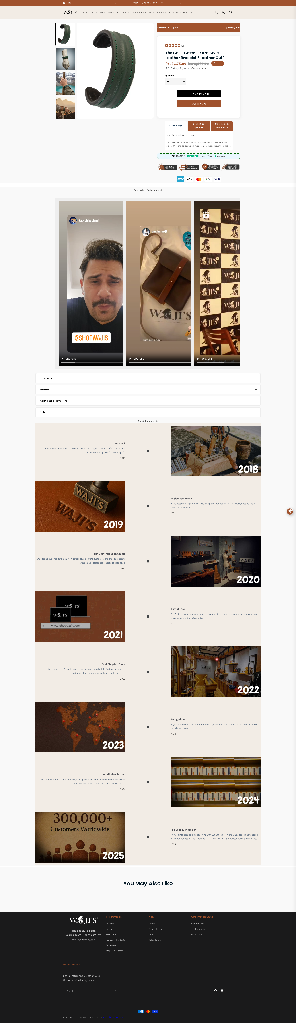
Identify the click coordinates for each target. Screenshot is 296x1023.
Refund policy (155, 939)
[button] (89, 12)
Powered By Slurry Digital (113, 1017)
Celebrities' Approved (199, 126)
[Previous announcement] (115, 3)
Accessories (111, 934)
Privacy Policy (155, 929)
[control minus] (167, 81)
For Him (110, 923)
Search (152, 923)
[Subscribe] (115, 991)
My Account (197, 934)
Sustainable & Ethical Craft (222, 126)
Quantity (169, 75)
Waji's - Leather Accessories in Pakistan (86, 1017)
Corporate (111, 945)
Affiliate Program (114, 950)
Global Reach (175, 125)
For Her (109, 929)
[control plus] (184, 81)
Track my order (198, 929)
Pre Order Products (115, 939)
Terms (152, 934)
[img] (172, 46)
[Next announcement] (180, 3)
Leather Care (197, 923)
